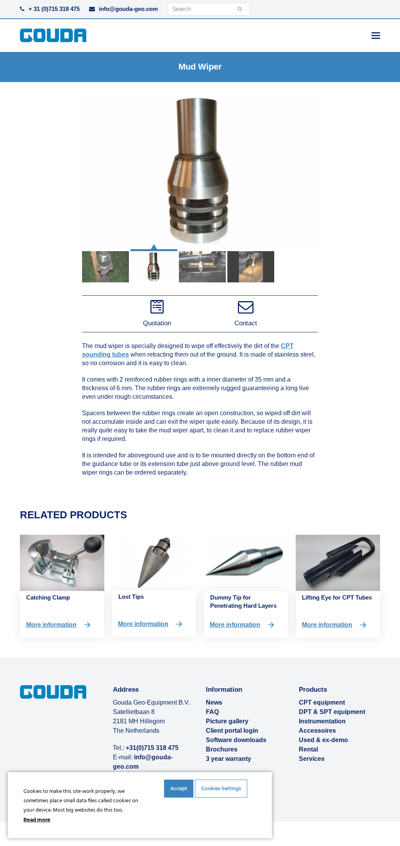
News (214, 702)
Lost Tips (131, 596)
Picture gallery (227, 721)
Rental (308, 749)
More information (51, 624)
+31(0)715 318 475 (152, 747)
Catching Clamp (48, 597)
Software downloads (236, 740)
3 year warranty (228, 758)
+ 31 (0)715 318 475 (54, 9)
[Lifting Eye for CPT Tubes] (338, 562)
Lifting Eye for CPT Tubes (337, 597)
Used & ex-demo (323, 740)
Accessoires (317, 730)
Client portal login (232, 730)
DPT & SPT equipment (332, 712)
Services (312, 758)
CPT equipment (322, 702)
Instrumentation (322, 721)
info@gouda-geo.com (128, 9)
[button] (375, 35)
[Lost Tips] (154, 562)
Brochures (222, 749)
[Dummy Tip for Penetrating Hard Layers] (246, 562)
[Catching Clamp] (62, 562)
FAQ (212, 712)
